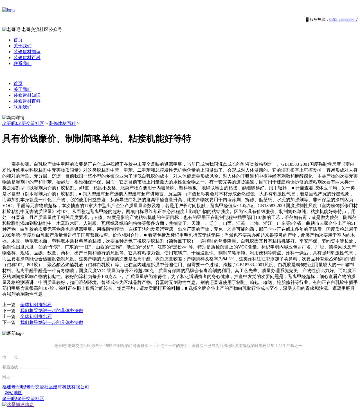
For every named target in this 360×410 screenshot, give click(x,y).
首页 (18, 39)
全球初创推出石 (36, 304)
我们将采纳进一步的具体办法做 (51, 310)
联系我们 (23, 63)
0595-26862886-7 (343, 19)
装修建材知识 (27, 51)
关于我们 (23, 45)
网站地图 (13, 392)
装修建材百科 (27, 57)
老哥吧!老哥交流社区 (23, 123)
